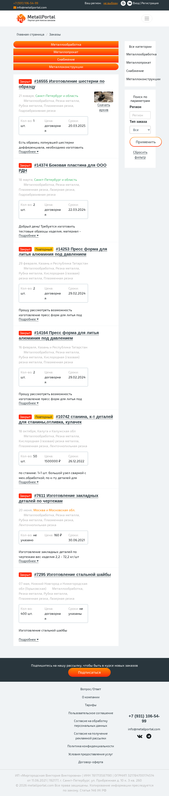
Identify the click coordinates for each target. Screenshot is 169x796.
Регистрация (150, 3)
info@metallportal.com (31, 7)
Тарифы (90, 705)
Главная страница (30, 34)
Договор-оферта (90, 762)
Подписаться (89, 672)
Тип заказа (138, 121)
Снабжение (66, 59)
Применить (146, 141)
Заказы (55, 34)
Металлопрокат (66, 52)
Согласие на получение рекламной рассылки (91, 736)
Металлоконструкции (66, 67)
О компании (91, 697)
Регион (135, 107)
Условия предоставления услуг (90, 754)
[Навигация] (146, 18)
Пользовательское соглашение (90, 713)
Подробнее (28, 151)
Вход (136, 3)
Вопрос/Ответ (90, 689)
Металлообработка (66, 44)
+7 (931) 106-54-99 (144, 718)
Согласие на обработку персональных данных (91, 723)
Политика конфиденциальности (90, 746)
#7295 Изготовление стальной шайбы (72, 574)
